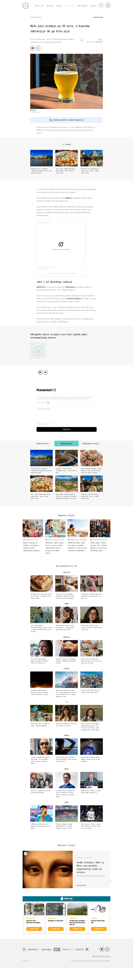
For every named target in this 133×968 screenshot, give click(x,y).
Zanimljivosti (70, 6)
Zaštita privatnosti (95, 961)
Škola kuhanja (82, 6)
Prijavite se (66, 429)
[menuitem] (107, 5)
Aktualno (59, 6)
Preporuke (93, 6)
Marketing (79, 961)
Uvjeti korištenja (87, 961)
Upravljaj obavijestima (102, 956)
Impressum (74, 961)
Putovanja (50, 6)
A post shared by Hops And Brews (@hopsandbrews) (61, 273)
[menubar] (107, 5)
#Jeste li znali (98, 17)
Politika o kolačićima (105, 961)
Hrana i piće (39, 6)
